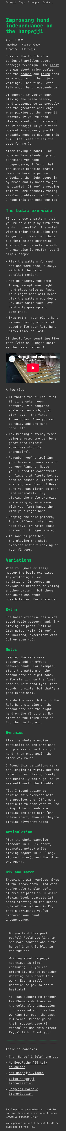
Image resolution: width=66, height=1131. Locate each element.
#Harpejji (28, 49)
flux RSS (29, 1126)
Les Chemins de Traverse (30, 1001)
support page (31, 1023)
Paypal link (19, 1032)
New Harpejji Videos (26, 1073)
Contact (48, 2)
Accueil (11, 2)
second (26, 74)
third (45, 74)
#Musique (12, 44)
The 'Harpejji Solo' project (33, 1057)
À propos (34, 2)
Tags (22, 2)
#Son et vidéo (31, 44)
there (50, 236)
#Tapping (12, 49)
